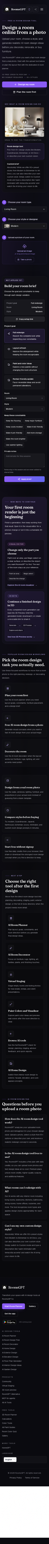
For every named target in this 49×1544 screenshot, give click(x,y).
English (8, 1459)
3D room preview (9, 1390)
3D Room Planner (9, 1415)
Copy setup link (26, 319)
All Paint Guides (8, 1427)
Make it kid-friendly (35, 427)
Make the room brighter (15, 439)
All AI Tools (6, 1402)
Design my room (26, 84)
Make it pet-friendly (14, 433)
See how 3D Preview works (21, 637)
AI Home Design (8, 1348)
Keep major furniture (33, 421)
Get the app (10, 1313)
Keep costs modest (14, 427)
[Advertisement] (24, 1512)
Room (7, 393)
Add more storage (34, 433)
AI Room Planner (9, 1336)
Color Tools (7, 1423)
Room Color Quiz (9, 1431)
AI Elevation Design (10, 1357)
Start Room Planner (14, 1306)
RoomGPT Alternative (11, 1394)
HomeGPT (6, 1448)
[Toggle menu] (42, 9)
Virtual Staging (8, 1386)
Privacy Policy (16, 1478)
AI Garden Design (9, 1369)
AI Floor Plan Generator (12, 1361)
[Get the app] (29, 9)
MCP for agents (8, 1398)
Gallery (32, 1306)
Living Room (10, 209)
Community (6, 1381)
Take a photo (26, 259)
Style (6, 404)
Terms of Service (32, 1478)
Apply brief (26, 479)
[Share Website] (35, 9)
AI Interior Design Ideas (12, 1365)
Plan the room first (26, 92)
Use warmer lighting (14, 445)
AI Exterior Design (9, 1352)
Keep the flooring (13, 421)
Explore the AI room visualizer (22, 585)
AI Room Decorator (10, 1344)
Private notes (22, 461)
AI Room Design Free (11, 1340)
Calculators (7, 1419)
